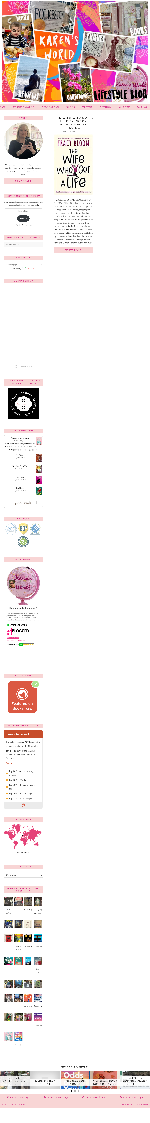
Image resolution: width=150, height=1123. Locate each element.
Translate (30, 268)
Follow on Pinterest (24, 366)
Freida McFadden (21, 480)
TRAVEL (87, 107)
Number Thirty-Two (20, 466)
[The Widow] (39, 461)
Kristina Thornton (21, 441)
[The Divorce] (39, 484)
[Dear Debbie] (39, 495)
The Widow (20, 455)
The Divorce (20, 477)
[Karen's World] (75, 52)
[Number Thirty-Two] (39, 473)
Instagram (57, 1097)
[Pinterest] (13, 295)
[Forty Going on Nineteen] (39, 444)
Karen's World (18, 1104)
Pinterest (132, 1097)
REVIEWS (106, 107)
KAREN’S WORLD (23, 107)
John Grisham (21, 458)
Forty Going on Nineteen (20, 438)
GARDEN (124, 107)
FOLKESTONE (50, 107)
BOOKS (70, 107)
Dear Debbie (20, 488)
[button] (8, 906)
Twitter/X (20, 1097)
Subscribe (23, 218)
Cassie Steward (21, 469)
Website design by (135, 1104)
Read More (23, 181)
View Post (73, 250)
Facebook (95, 1097)
